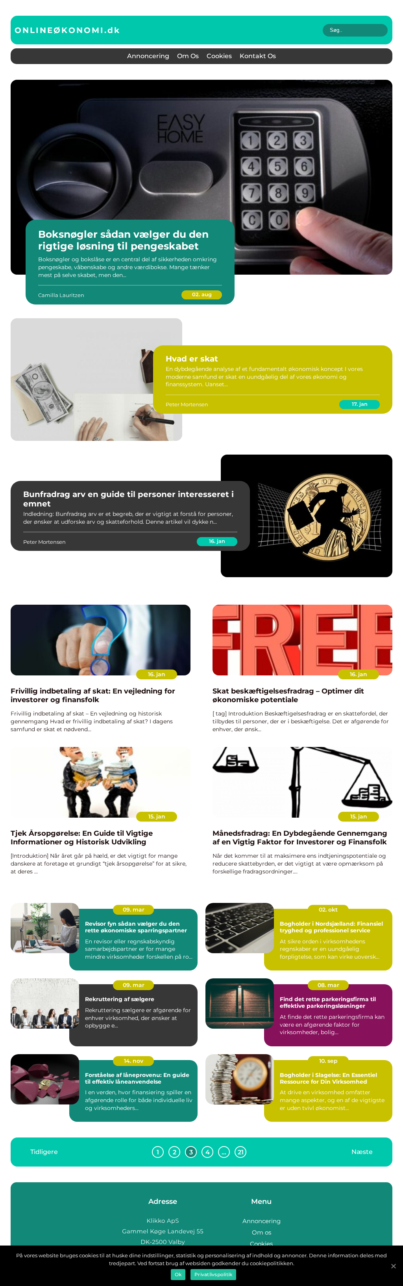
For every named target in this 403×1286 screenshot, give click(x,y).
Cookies (219, 56)
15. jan (156, 816)
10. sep (328, 1060)
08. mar (328, 985)
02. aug (202, 294)
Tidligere (44, 1152)
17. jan (360, 404)
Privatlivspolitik (213, 1274)
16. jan (217, 541)
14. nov (133, 1060)
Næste (362, 1152)
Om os (188, 56)
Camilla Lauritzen (61, 295)
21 (241, 1152)
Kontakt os (258, 56)
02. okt (328, 909)
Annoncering (148, 56)
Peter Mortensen (187, 404)
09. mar (133, 909)
